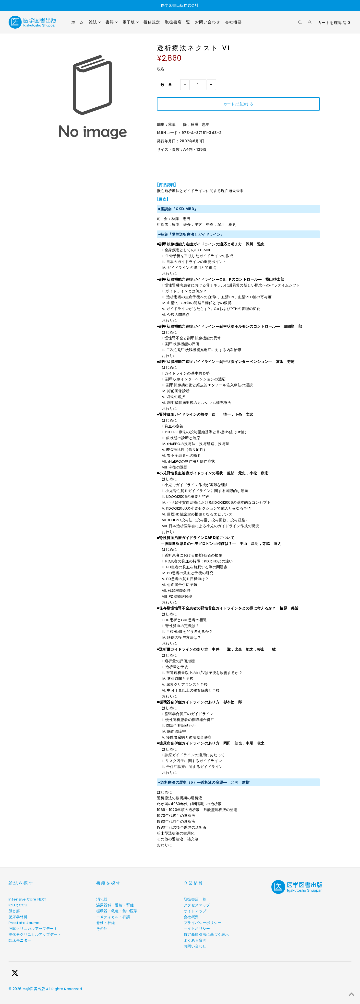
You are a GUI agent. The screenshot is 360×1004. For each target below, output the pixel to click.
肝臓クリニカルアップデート (33, 928)
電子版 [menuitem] (128, 22)
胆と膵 (14, 910)
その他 (102, 928)
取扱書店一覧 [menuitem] (177, 22)
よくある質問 (195, 940)
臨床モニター (20, 940)
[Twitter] (15, 974)
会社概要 (191, 916)
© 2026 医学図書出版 (27, 988)
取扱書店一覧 (195, 899)
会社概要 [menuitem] (233, 22)
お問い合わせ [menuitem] (207, 22)
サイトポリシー (197, 928)
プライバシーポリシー (202, 922)
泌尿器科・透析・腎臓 (115, 905)
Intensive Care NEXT (27, 899)
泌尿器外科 (18, 916)
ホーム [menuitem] (77, 22)
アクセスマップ (197, 905)
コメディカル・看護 (113, 916)
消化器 (102, 899)
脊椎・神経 (105, 922)
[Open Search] (300, 22)
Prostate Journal (24, 922)
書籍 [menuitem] (110, 22)
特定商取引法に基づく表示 (206, 934)
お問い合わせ (195, 946)
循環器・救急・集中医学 (117, 910)
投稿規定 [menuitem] (152, 22)
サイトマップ (195, 910)
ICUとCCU (18, 905)
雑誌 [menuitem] (93, 22)
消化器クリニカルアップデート (35, 934)
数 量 (164, 84)
